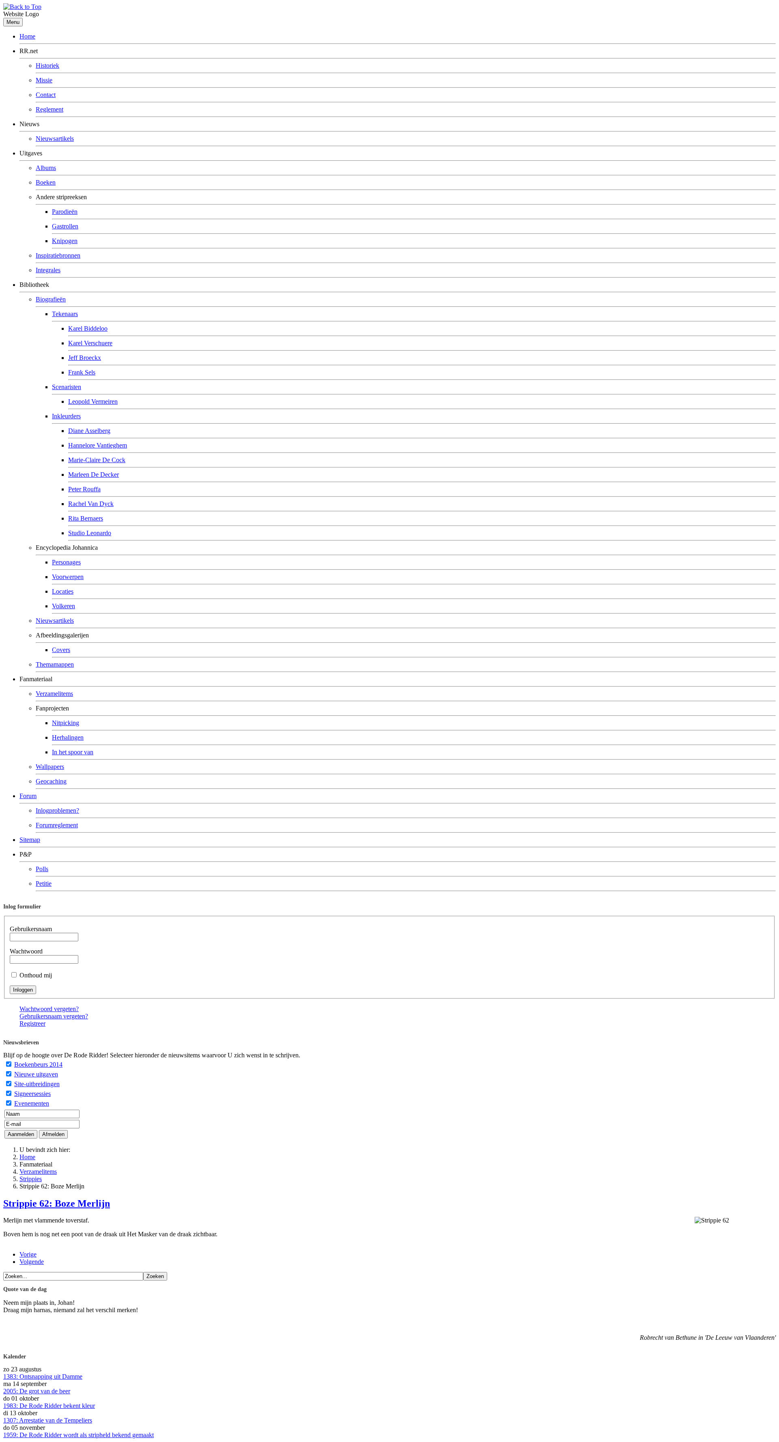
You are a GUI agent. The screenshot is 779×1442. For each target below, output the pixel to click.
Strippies (30, 1178)
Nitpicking (65, 722)
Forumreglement (57, 825)
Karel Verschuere (90, 343)
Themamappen (55, 664)
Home (27, 36)
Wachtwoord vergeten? (49, 1008)
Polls (42, 868)
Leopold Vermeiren (93, 401)
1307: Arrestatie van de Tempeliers (47, 1420)
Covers (61, 649)
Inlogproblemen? (57, 810)
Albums (46, 167)
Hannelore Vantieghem (97, 445)
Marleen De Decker (93, 474)
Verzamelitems (54, 693)
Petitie (44, 883)
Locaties (62, 591)
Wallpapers (50, 766)
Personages (66, 562)
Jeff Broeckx (84, 357)
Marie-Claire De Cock (96, 459)
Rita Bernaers (85, 518)
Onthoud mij (35, 975)
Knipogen (64, 240)
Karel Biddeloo (88, 328)
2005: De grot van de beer (36, 1391)
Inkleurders (66, 416)
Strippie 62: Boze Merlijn (56, 1203)
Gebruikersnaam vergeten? (53, 1016)
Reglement (49, 109)
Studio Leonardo (89, 532)
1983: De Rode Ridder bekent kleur (49, 1405)
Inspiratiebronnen (58, 255)
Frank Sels (81, 372)
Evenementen (31, 1103)
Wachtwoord (26, 951)
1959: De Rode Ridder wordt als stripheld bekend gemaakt (78, 1434)
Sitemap (29, 839)
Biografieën (51, 299)
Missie (44, 80)
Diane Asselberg (89, 430)
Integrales (48, 270)
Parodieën (64, 211)
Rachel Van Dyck (91, 503)
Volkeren (63, 606)
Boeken (46, 182)
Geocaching (51, 781)
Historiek (47, 65)
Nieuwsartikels (55, 138)
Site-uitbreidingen (37, 1083)
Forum (28, 795)
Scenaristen (66, 386)
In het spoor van (72, 752)
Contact (46, 94)
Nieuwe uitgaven (36, 1074)
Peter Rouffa (84, 489)
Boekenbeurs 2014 (38, 1064)
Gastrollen (65, 226)
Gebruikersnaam (31, 928)
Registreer (32, 1023)
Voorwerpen (68, 576)
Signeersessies (32, 1093)
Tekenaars (65, 313)
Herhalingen (68, 737)
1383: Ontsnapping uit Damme (42, 1376)
